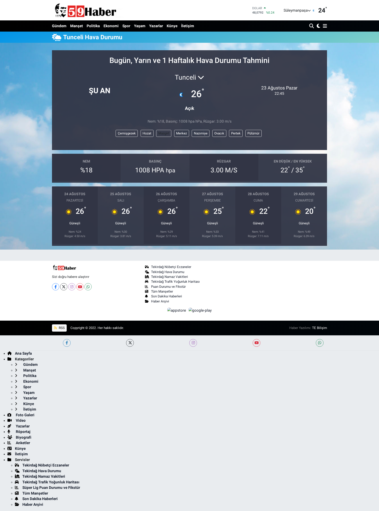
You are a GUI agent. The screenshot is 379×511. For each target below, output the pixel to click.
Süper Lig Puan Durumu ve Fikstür (51, 487)
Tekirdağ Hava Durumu (167, 272)
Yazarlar (156, 26)
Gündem (59, 26)
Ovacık (219, 133)
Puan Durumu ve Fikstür (168, 287)
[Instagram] (71, 286)
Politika (93, 26)
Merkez (181, 133)
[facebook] (67, 343)
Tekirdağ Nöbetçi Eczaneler (171, 267)
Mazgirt (163, 133)
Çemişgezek (127, 133)
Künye (172, 26)
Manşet (76, 26)
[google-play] (200, 310)
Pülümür (253, 133)
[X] (63, 286)
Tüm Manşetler (162, 291)
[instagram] (193, 343)
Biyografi (23, 437)
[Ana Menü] (324, 26)
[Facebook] (55, 286)
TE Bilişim (319, 328)
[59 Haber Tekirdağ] (96, 10)
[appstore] (177, 310)
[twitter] (130, 343)
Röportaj (22, 431)
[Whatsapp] (88, 286)
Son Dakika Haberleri (166, 296)
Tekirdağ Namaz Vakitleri (169, 277)
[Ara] (312, 26)
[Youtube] (80, 286)
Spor (126, 26)
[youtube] (256, 343)
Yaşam (139, 26)
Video (20, 420)
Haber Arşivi (160, 301)
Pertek (236, 133)
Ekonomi (111, 26)
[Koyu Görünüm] (318, 26)
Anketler (22, 443)
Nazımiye (200, 133)
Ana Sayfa (23, 353)
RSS (61, 328)
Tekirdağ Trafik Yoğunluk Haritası (175, 282)
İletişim (187, 26)
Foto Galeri (24, 415)
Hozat (147, 133)
